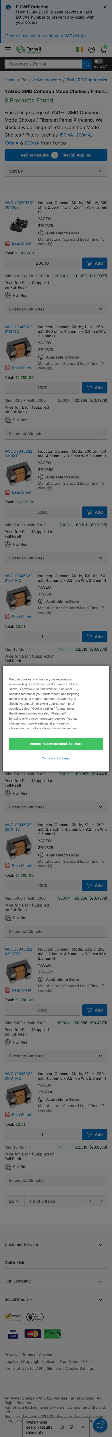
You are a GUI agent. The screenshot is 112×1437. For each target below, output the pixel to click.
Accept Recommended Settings (56, 743)
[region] (56, 718)
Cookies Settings (56, 758)
